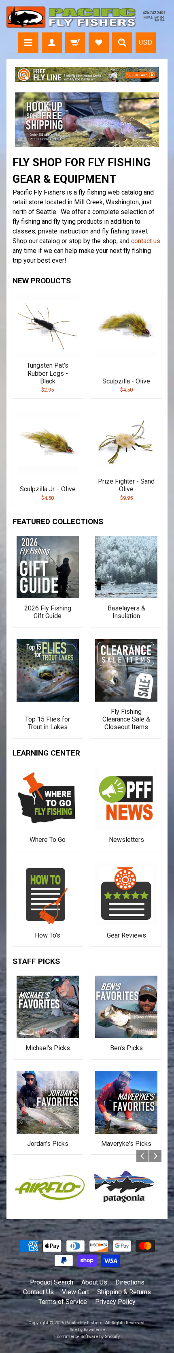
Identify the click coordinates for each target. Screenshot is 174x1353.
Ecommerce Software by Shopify (87, 1336)
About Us (94, 1282)
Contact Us (38, 1292)
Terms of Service (62, 1302)
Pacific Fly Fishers (83, 1322)
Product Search (51, 1282)
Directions (129, 1282)
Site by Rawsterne (87, 1329)
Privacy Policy (115, 1302)
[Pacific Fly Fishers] (87, 17)
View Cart (75, 1292)
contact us (145, 241)
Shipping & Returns (124, 1292)
